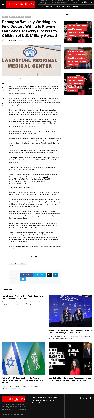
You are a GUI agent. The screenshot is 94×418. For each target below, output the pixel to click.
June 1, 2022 (30, 187)
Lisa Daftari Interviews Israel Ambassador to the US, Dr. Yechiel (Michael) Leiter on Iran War (78, 32)
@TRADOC (46, 179)
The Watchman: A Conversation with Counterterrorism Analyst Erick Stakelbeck (76, 84)
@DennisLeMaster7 (15, 181)
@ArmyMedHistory (40, 181)
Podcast (46, 403)
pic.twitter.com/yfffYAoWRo (18, 183)
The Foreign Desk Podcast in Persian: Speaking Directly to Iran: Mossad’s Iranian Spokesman (77, 58)
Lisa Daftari (42, 397)
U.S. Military (22, 263)
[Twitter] (86, 398)
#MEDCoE (12, 174)
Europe (5, 16)
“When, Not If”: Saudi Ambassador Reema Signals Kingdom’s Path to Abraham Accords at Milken (23, 380)
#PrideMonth (38, 179)
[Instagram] (90, 398)
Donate (51, 400)
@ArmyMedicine (28, 181)
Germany (13, 263)
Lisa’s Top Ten (37, 403)
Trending (28, 16)
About (34, 397)
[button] (3, 4)
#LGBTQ (46, 177)
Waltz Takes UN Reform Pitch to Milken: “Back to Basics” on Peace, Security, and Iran (70, 331)
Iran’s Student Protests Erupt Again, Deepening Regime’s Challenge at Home (22, 297)
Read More (35, 257)
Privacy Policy (52, 397)
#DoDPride (29, 179)
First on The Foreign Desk (16, 16)
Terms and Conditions (39, 400)
